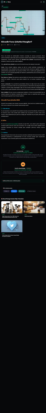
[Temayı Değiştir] (41, 2)
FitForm (7, 2)
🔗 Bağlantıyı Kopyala (31, 191)
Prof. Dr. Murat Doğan (6, 51)
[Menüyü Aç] (44, 2)
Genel (3, 37)
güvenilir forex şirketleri (12, 123)
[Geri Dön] (2, 6)
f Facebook (14, 191)
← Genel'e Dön (5, 7)
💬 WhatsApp (21, 191)
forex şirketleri (4, 74)
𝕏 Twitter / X (6, 191)
